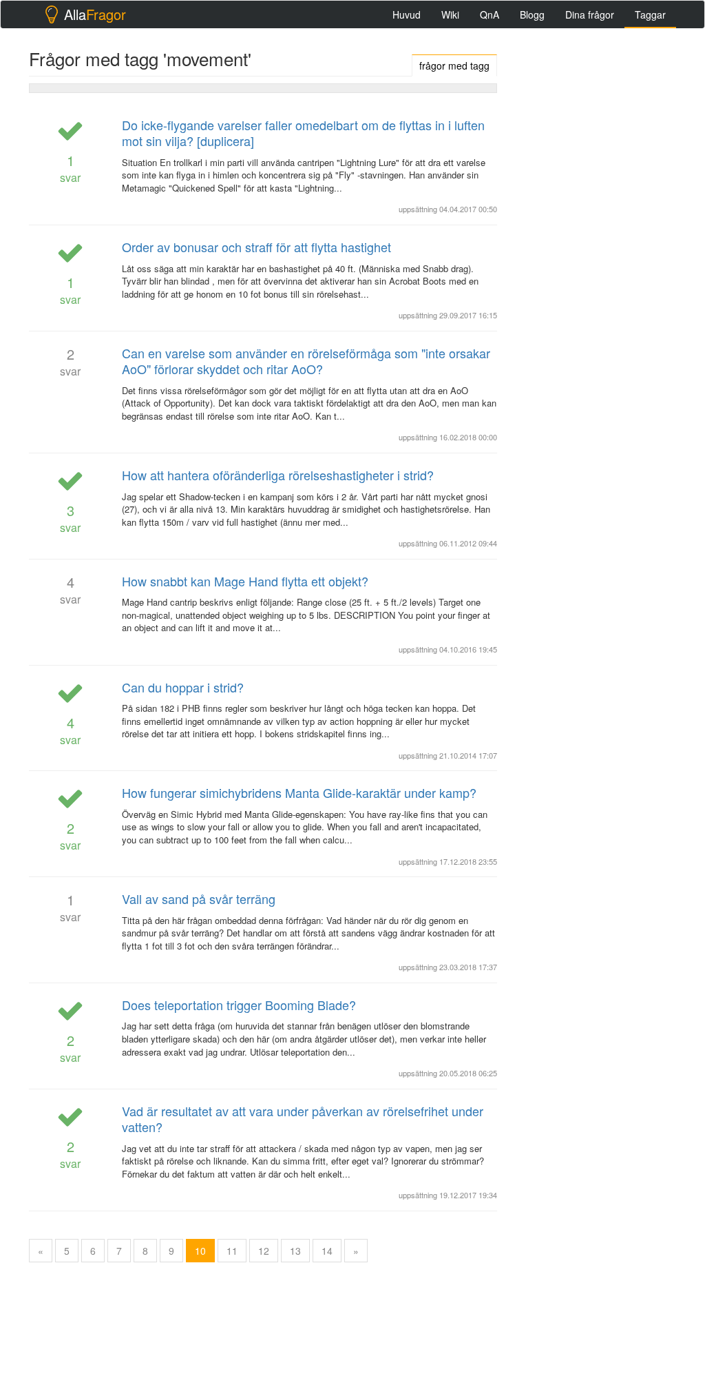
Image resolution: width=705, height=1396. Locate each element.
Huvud (406, 14)
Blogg (532, 14)
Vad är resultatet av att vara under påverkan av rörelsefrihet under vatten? (302, 1119)
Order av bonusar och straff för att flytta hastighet (256, 247)
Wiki (450, 14)
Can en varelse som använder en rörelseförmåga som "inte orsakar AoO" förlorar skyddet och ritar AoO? (306, 361)
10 (200, 1251)
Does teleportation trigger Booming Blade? (239, 1005)
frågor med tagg (454, 65)
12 (263, 1251)
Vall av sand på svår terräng (198, 898)
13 (295, 1251)
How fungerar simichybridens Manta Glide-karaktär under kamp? (299, 792)
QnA (489, 14)
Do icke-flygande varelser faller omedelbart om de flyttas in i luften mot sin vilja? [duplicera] (303, 133)
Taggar (650, 14)
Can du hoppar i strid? (183, 687)
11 (232, 1251)
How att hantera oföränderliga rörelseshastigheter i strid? (278, 475)
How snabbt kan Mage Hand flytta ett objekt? (245, 581)
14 (327, 1251)
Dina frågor (589, 14)
